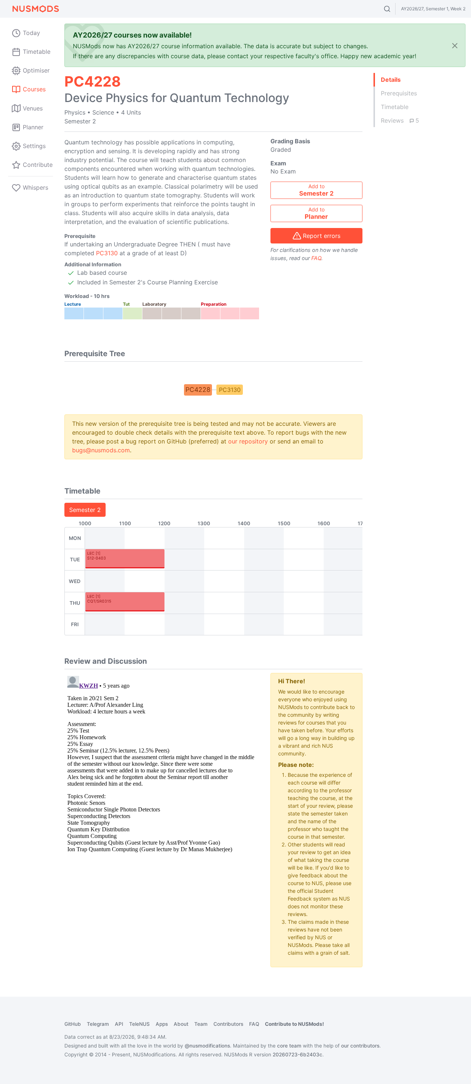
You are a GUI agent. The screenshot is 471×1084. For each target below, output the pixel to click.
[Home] (35, 9)
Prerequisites (399, 93)
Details (391, 79)
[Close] (454, 45)
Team (201, 1024)
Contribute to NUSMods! (294, 1024)
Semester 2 (85, 509)
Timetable (394, 106)
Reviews (400, 120)
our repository (248, 441)
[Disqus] (161, 765)
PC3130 (107, 253)
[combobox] (394, 9)
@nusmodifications (207, 1046)
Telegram (98, 1024)
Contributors (228, 1024)
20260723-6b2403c (297, 1054)
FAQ (316, 258)
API (119, 1024)
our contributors (360, 1046)
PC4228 (197, 389)
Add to (316, 190)
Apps (162, 1024)
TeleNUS (139, 1024)
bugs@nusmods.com (101, 450)
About (181, 1024)
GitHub (72, 1024)
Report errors (321, 235)
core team (289, 1046)
